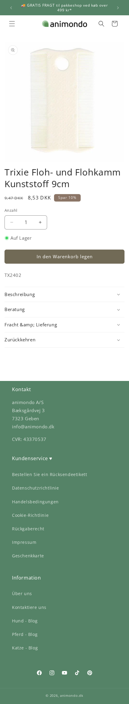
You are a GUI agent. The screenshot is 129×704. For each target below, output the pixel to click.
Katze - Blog (25, 648)
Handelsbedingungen (35, 502)
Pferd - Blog (25, 634)
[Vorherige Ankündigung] (11, 7)
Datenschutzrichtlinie (35, 488)
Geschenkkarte (28, 556)
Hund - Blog (25, 621)
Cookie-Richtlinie (30, 515)
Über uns (22, 593)
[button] (12, 23)
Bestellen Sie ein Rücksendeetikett (49, 474)
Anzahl (10, 210)
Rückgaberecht (28, 529)
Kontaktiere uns (29, 607)
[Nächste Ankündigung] (117, 7)
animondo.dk (71, 695)
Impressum (24, 542)
